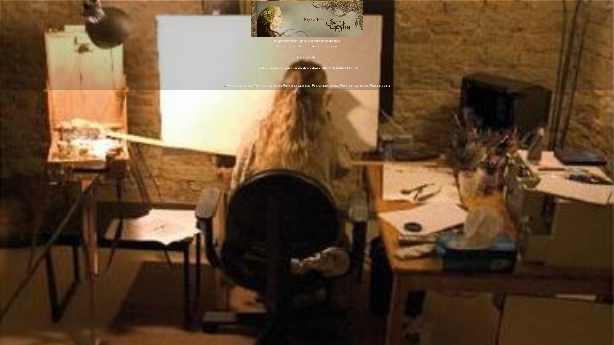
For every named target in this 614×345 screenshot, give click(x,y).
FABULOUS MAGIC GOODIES (339, 67)
